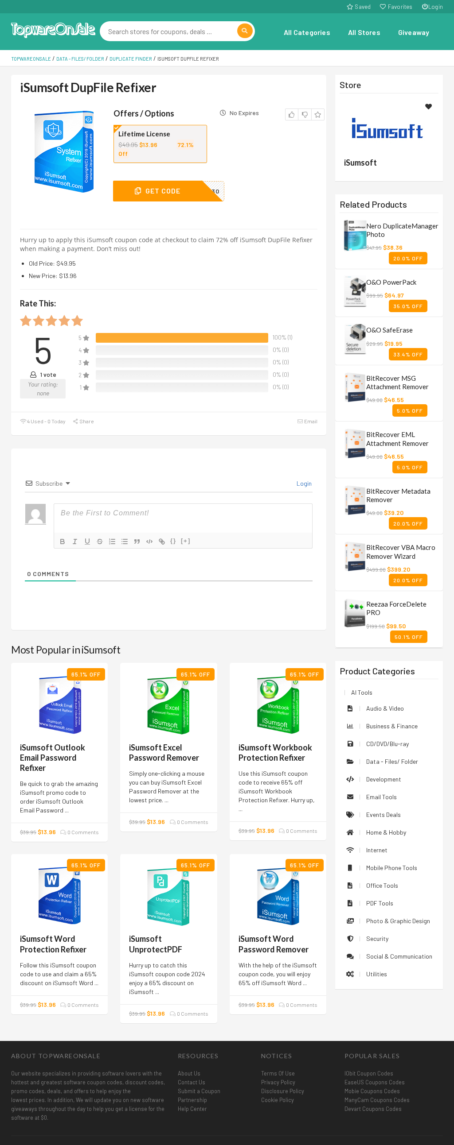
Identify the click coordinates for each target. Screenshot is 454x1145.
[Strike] (100, 541)
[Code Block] (149, 541)
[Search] (245, 30)
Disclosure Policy (282, 1091)
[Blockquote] (137, 541)
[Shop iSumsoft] (388, 127)
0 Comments (83, 832)
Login (435, 6)
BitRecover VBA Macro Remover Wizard (400, 551)
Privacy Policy (278, 1082)
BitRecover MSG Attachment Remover (397, 382)
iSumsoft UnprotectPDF (155, 944)
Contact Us (191, 1082)
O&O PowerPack (391, 282)
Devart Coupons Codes (373, 1108)
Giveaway (414, 32)
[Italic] (75, 541)
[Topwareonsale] (53, 29)
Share (86, 421)
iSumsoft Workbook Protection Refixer (275, 752)
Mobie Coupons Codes (372, 1091)
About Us (189, 1073)
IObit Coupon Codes (368, 1073)
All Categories (307, 32)
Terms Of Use (278, 1073)
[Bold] (62, 541)
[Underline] (87, 541)
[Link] (162, 541)
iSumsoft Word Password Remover (274, 944)
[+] (186, 541)
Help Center (192, 1108)
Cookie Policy (277, 1099)
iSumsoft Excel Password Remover (164, 752)
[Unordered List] (124, 541)
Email (310, 421)
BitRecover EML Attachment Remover (397, 438)
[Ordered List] (112, 541)
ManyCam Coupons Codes (377, 1099)
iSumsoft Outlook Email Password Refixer (52, 758)
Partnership (192, 1099)
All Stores (364, 32)
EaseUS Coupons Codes (374, 1082)
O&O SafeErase (389, 330)
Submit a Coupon (199, 1091)
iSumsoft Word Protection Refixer (53, 944)
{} (173, 541)
